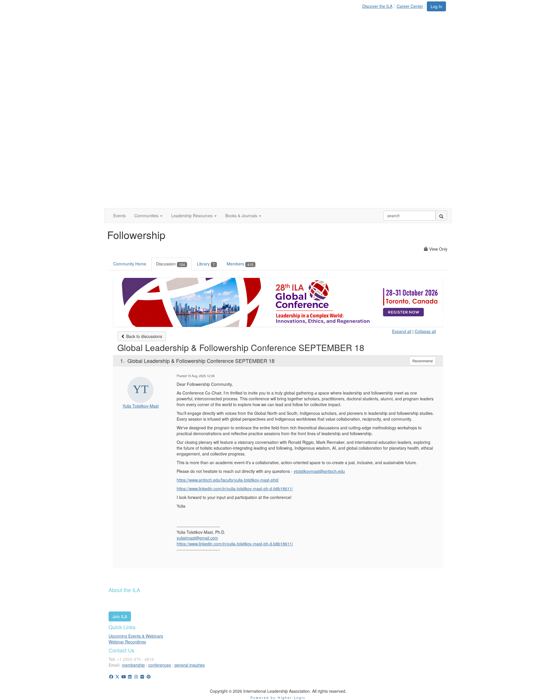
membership (133, 665)
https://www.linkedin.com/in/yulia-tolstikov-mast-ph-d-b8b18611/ (235, 544)
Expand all (401, 331)
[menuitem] (379, 5)
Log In (436, 6)
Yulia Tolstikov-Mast (140, 406)
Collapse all (425, 331)
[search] (441, 215)
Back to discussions (143, 336)
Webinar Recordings (127, 642)
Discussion (170, 264)
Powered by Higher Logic (278, 697)
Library (206, 264)
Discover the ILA (377, 6)
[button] (148, 215)
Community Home (129, 264)
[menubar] (394, 5)
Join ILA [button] (119, 616)
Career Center (410, 6)
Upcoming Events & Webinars (136, 636)
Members (240, 264)
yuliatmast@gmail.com (197, 538)
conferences (159, 665)
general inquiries (189, 665)
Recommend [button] (422, 360)
